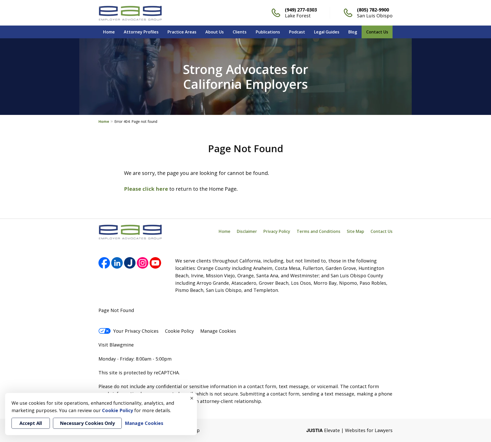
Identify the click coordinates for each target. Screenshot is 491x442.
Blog (352, 32)
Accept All (30, 423)
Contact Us (377, 32)
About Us (214, 32)
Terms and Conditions (318, 231)
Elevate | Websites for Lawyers (349, 430)
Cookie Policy (179, 331)
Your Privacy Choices (136, 331)
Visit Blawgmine (116, 345)
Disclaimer (247, 231)
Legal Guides (326, 32)
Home (109, 32)
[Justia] (130, 263)
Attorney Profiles (141, 32)
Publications (268, 32)
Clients (240, 32)
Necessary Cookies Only (87, 423)
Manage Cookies (218, 331)
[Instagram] (142, 263)
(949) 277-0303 (301, 10)
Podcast (297, 32)
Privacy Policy (276, 231)
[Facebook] (104, 263)
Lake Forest (298, 16)
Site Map (355, 231)
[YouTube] (155, 263)
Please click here (146, 188)
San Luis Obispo (375, 16)
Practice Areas (182, 32)
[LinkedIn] (117, 263)
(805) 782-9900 (373, 10)
